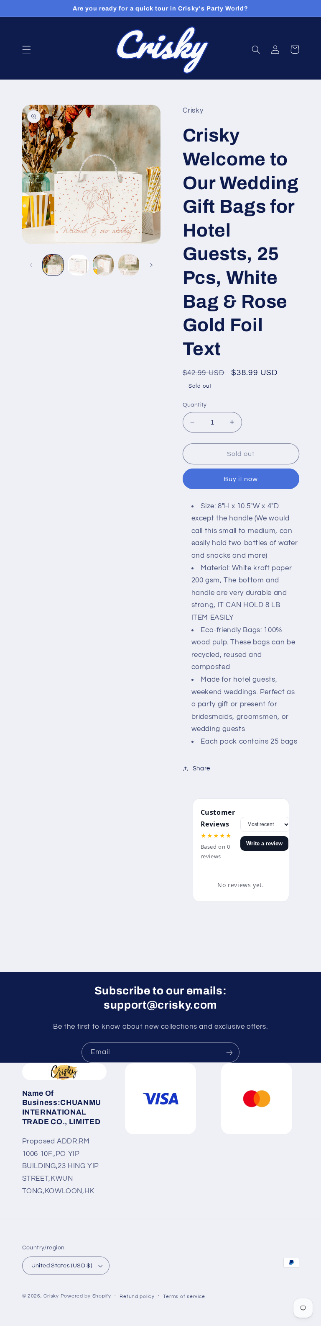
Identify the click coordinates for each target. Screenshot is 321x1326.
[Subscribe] (229, 1052)
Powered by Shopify (86, 1296)
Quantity (195, 405)
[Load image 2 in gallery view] (78, 265)
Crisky (51, 1296)
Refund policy (137, 1296)
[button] (26, 49)
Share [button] (201, 768)
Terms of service (184, 1296)
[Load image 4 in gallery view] (128, 265)
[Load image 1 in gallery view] (53, 265)
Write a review (264, 843)
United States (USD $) (61, 1266)
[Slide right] (151, 265)
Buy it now (241, 479)
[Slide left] (31, 265)
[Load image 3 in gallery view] (103, 265)
